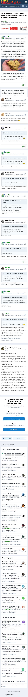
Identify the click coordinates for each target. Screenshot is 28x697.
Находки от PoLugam (7, 548)
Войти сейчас (14, 429)
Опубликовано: (15, 38)
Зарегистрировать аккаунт (14, 419)
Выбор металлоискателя (11, 519)
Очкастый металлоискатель (9, 505)
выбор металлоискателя (8, 515)
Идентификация (16, 477)
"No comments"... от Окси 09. (9, 524)
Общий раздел (9, 469)
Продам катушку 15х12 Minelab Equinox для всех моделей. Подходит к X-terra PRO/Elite (12, 634)
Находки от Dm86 (6, 493)
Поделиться (7, 438)
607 (17, 539)
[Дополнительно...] (25, 38)
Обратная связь (9, 694)
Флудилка (8, 458)
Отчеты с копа (9, 499)
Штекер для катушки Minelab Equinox (11, 658)
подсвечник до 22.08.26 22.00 (10, 597)
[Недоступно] (13, 64)
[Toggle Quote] (3, 133)
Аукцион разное (9, 600)
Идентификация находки (8, 474)
